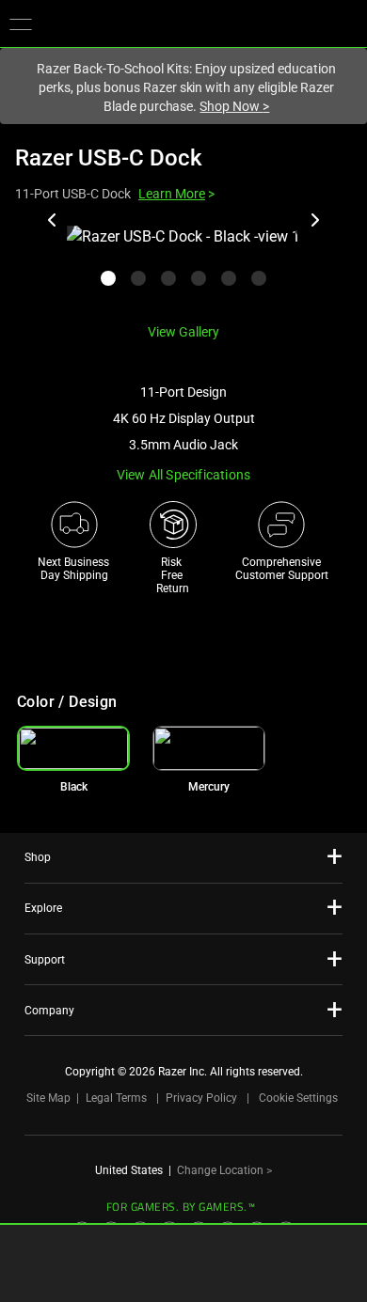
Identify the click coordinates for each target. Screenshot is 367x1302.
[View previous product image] (52, 220)
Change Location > (224, 1170)
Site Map (48, 1098)
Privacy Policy (201, 1098)
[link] (208, 748)
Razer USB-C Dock (108, 158)
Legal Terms (116, 1098)
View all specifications (184, 474)
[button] (20, 23)
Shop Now (234, 106)
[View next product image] (314, 220)
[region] (183, 266)
